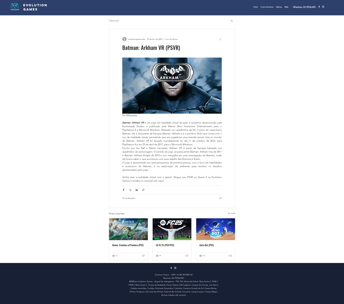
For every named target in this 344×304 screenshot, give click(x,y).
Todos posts (114, 20)
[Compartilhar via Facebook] (123, 190)
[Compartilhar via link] (143, 190)
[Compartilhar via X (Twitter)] (130, 190)
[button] (231, 21)
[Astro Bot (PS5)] (215, 229)
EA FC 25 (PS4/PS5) (165, 245)
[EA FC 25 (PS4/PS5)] (172, 229)
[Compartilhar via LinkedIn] (136, 190)
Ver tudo (231, 213)
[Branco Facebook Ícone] (319, 6)
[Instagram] (323, 6)
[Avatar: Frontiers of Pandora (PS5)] (128, 229)
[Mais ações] (220, 39)
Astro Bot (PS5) (206, 245)
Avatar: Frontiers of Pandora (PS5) (128, 245)
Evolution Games (35, 7)
